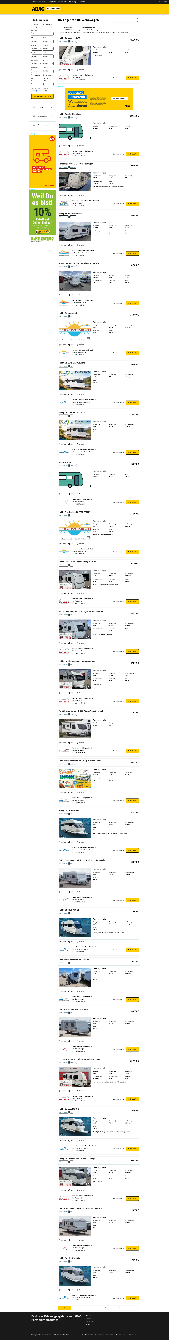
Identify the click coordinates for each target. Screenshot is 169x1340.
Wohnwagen (73, 2)
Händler (82, 2)
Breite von (34, 68)
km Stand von (35, 53)
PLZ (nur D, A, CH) (47, 80)
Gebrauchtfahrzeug (49, 26)
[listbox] (127, 20)
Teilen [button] (72, 69)
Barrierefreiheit (99, 1335)
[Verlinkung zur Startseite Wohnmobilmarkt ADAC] (36, 8)
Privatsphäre (110, 1335)
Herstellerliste (90, 1318)
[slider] (36, 91)
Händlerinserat (63, 41)
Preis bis (45, 45)
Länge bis (45, 60)
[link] (85, 38)
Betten (40, 107)
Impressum (132, 1335)
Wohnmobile (62, 2)
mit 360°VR (49, 75)
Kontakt (88, 1324)
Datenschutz (89, 1335)
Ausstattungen (43, 125)
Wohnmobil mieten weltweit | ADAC (44, 2)
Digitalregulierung (121, 1335)
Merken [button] (63, 69)
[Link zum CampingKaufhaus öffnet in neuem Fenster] (42, 216)
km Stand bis (47, 53)
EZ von (33, 38)
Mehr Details (132, 78)
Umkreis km (35, 88)
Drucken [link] (81, 69)
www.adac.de (163, 2)
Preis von (34, 45)
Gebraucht (73, 41)
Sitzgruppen (42, 116)
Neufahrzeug (37, 26)
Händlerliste (89, 1321)
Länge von (34, 60)
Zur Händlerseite (118, 78)
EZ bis (44, 38)
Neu (71, 316)
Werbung (61, 87)
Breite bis (45, 68)
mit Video (37, 75)
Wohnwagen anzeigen (42, 96)
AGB (82, 1335)
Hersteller (34, 30)
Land (32, 79)
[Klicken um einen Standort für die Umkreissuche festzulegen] (46, 91)
